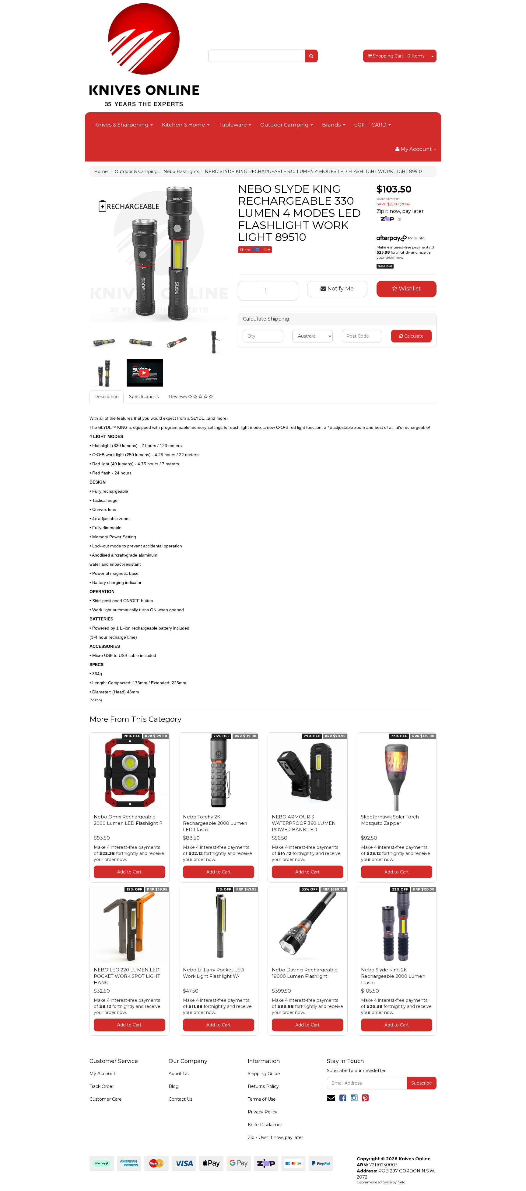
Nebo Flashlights (181, 171)
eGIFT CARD (371, 125)
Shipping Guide (264, 1073)
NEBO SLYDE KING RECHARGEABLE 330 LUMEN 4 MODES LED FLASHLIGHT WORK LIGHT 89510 (313, 171)
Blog (174, 1086)
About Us (178, 1073)
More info (415, 238)
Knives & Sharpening (122, 125)
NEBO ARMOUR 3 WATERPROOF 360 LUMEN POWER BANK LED (304, 823)
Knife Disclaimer (265, 1124)
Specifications (144, 396)
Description (106, 396)
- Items (398, 56)
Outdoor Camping (285, 125)
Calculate (413, 336)
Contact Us (180, 1099)
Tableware (233, 125)
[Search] (311, 56)
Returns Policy (263, 1086)
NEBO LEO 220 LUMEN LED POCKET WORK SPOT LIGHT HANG (127, 976)
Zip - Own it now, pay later (275, 1137)
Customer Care (105, 1099)
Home (101, 171)
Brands (332, 125)
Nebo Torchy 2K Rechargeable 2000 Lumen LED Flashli (215, 823)
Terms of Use (262, 1099)
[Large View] (103, 342)
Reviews (178, 396)
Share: (246, 249)
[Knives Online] (144, 52)
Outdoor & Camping (136, 171)
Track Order (101, 1086)
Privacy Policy (262, 1112)
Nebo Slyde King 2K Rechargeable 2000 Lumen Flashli (393, 976)
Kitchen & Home (184, 125)
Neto (401, 1182)
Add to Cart (129, 872)
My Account (102, 1073)
